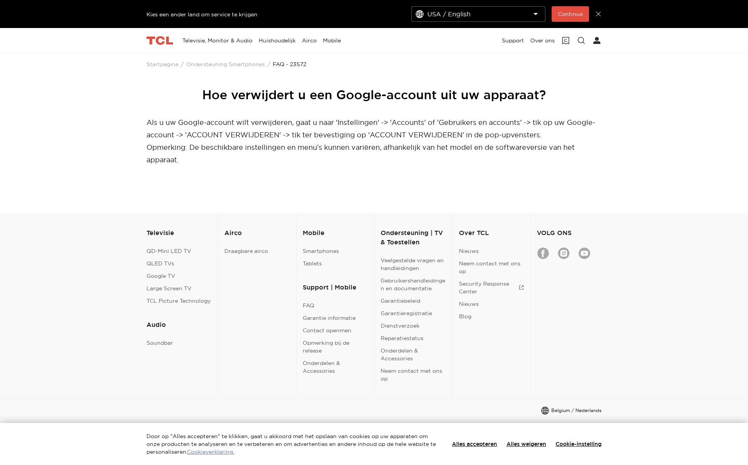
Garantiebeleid (400, 300)
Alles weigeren (526, 443)
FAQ (308, 305)
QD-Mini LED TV (168, 250)
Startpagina (162, 64)
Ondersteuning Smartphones (225, 64)
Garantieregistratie (406, 313)
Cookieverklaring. (210, 451)
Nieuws (469, 250)
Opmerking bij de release (326, 346)
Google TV (160, 275)
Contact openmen (327, 330)
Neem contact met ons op (411, 374)
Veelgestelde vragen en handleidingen (412, 264)
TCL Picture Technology (178, 300)
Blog (465, 316)
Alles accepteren (474, 443)
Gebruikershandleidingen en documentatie (413, 284)
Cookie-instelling (579, 443)
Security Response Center (484, 287)
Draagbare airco (246, 250)
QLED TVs (160, 263)
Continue (570, 14)
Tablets (312, 263)
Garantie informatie (329, 317)
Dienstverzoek (400, 325)
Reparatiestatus (402, 338)
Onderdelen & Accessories (321, 367)
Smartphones (321, 250)
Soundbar (159, 342)
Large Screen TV (169, 288)
